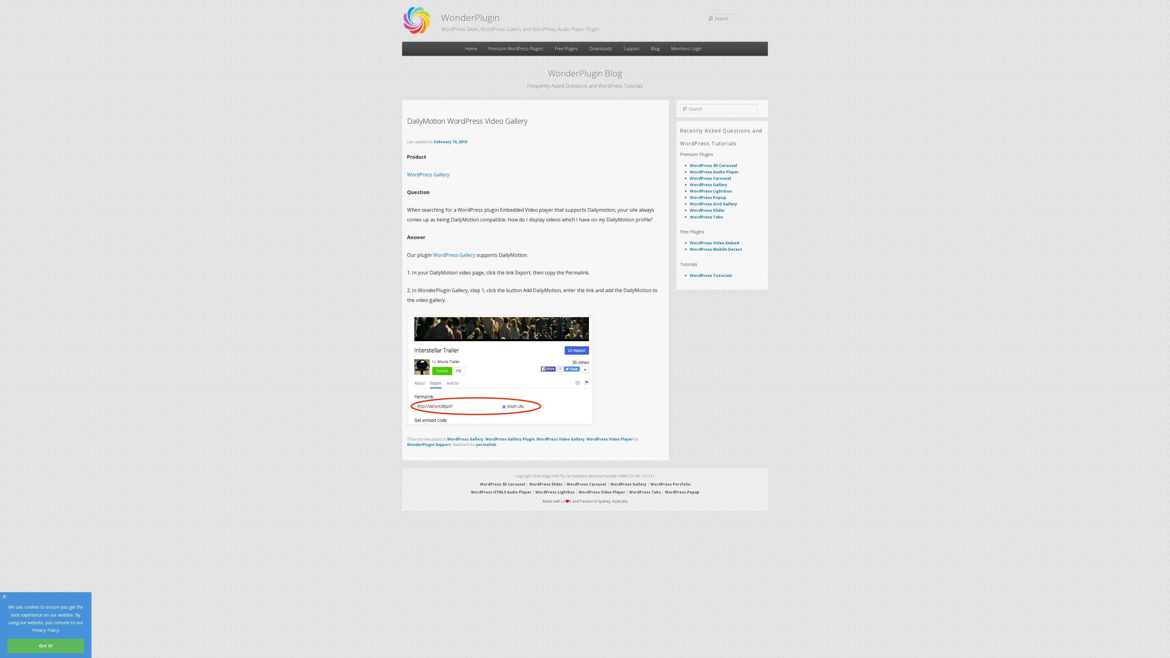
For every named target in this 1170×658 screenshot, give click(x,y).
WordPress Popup (708, 197)
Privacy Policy (45, 630)
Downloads (601, 48)
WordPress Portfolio (670, 484)
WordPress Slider (707, 210)
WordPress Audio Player (714, 172)
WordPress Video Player (610, 439)
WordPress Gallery (428, 174)
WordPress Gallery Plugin (510, 439)
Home (471, 48)
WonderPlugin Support (429, 444)
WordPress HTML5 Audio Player (501, 492)
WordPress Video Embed (714, 243)
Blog (655, 48)
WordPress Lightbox (711, 191)
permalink (486, 444)
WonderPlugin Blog (585, 73)
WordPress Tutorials (711, 275)
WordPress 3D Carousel (713, 165)
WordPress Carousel (710, 178)
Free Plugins (566, 48)
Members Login (686, 48)
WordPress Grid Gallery (713, 204)
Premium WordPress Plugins (515, 48)
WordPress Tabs (706, 217)
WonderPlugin (470, 17)
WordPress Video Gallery (561, 439)
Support (631, 48)
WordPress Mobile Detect (716, 249)
